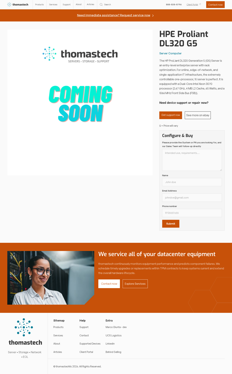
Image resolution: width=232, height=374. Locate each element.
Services (53, 4)
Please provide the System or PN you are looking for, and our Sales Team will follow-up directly (191, 144)
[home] (18, 5)
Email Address (169, 190)
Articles (90, 4)
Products (39, 4)
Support (66, 4)
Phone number (169, 206)
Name (165, 175)
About (79, 4)
